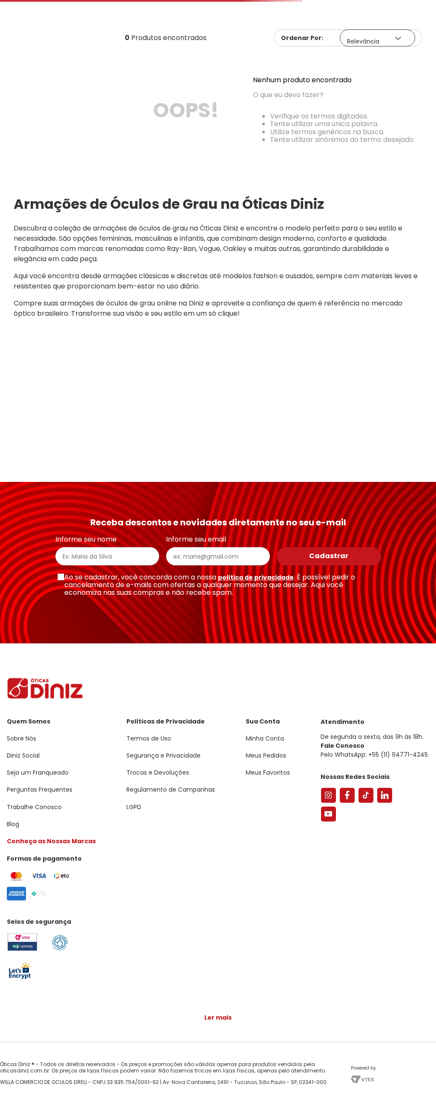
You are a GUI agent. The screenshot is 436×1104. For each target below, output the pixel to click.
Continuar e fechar (218, 1088)
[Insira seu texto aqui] (19, 978)
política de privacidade (256, 577)
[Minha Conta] (388, 32)
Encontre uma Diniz (220, 7)
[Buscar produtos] (424, 65)
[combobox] (218, 65)
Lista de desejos (412, 32)
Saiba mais (122, 1071)
